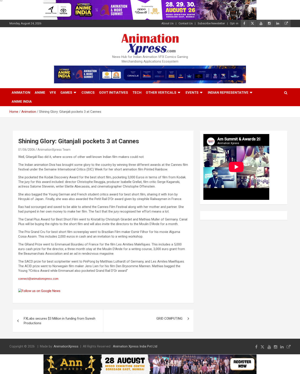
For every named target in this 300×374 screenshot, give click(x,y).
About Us (167, 23)
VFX (53, 93)
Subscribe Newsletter (211, 23)
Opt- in (234, 23)
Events (192, 93)
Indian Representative (228, 93)
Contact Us (186, 23)
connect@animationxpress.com (38, 278)
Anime (40, 93)
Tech (136, 93)
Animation (21, 93)
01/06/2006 (26, 149)
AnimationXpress (66, 346)
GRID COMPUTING (169, 318)
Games (66, 93)
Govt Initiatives (113, 93)
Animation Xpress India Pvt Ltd (135, 346)
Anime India (22, 102)
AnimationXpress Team (54, 149)
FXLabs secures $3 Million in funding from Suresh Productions (59, 321)
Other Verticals (161, 93)
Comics (88, 93)
